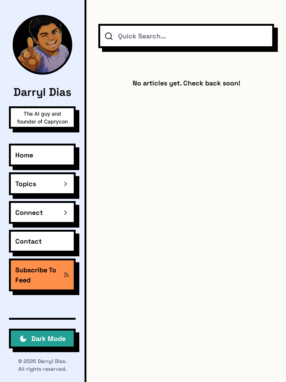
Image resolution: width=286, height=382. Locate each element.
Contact (28, 241)
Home (24, 155)
